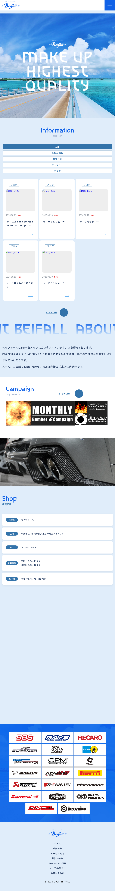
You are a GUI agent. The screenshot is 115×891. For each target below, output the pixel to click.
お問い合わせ (57, 873)
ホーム (57, 843)
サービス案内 (57, 853)
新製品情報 (57, 858)
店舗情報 (57, 848)
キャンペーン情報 (57, 863)
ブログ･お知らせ (57, 868)
